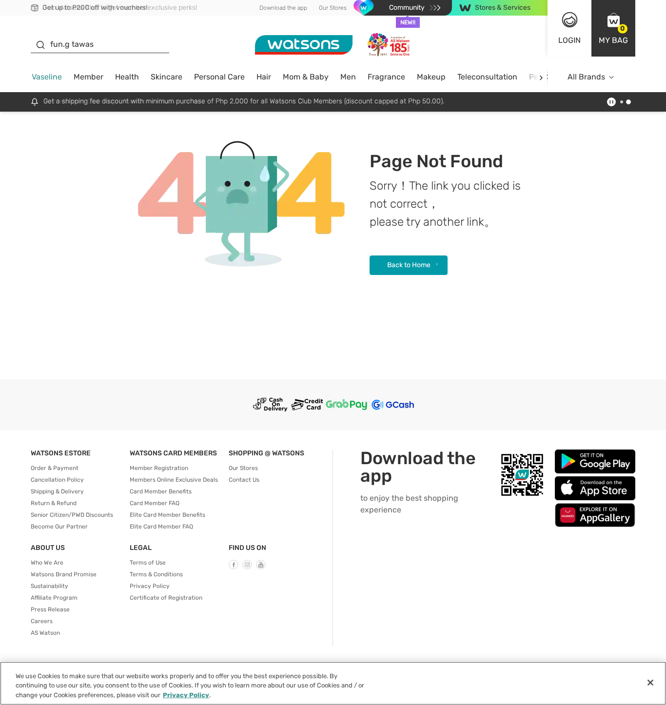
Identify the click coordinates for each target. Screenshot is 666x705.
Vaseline (47, 76)
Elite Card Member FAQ (161, 526)
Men (348, 76)
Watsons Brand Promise (64, 574)
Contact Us (244, 479)
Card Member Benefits (161, 491)
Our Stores (333, 7)
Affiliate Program (54, 597)
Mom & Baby (306, 76)
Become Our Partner (59, 526)
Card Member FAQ (154, 503)
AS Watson (45, 632)
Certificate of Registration (166, 597)
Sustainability (49, 586)
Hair (263, 76)
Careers (42, 621)
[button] (613, 28)
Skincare (166, 76)
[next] (541, 77)
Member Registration (159, 468)
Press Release (50, 609)
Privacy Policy (150, 586)
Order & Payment (54, 468)
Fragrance (386, 76)
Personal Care (219, 76)
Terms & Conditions (156, 574)
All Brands (586, 76)
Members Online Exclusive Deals (174, 479)
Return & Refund (54, 503)
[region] (333, 683)
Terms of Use (148, 562)
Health (127, 76)
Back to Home (409, 265)
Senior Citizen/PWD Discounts (72, 514)
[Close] (650, 682)
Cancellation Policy (57, 479)
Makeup (431, 76)
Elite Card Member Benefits (167, 514)
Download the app (283, 7)
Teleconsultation (487, 76)
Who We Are (47, 562)
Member (88, 76)
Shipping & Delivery (57, 491)
